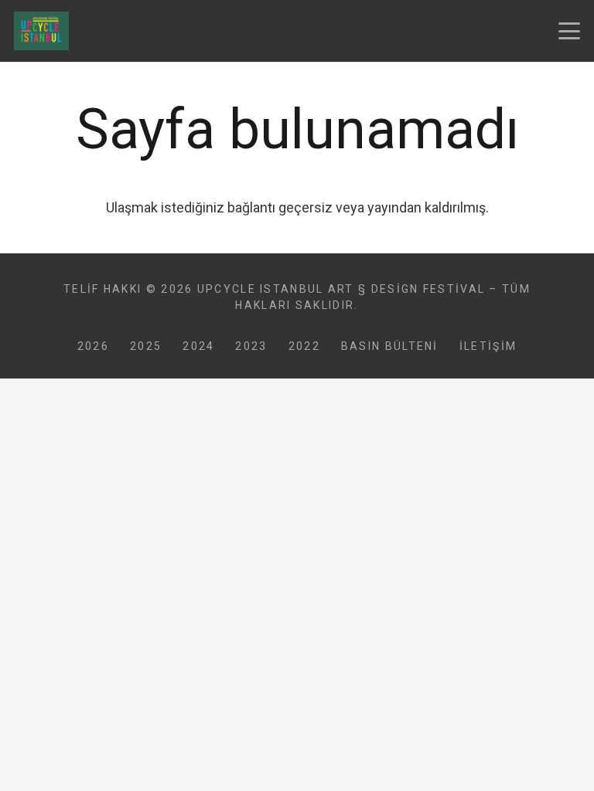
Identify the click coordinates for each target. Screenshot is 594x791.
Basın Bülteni (390, 346)
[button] (570, 31)
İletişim (488, 346)
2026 (93, 346)
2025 (146, 346)
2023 (251, 346)
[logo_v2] (41, 31)
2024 (198, 346)
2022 (304, 346)
